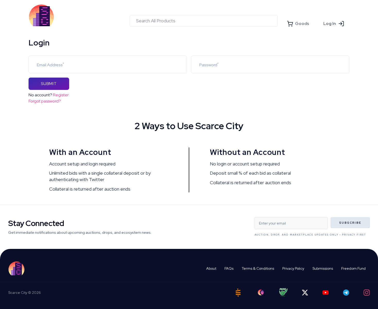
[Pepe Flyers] (283, 292)
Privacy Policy (293, 268)
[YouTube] (325, 292)
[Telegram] (346, 292)
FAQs (228, 268)
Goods (302, 23)
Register (61, 95)
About (211, 268)
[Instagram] (367, 292)
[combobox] (204, 21)
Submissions (322, 268)
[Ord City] (261, 292)
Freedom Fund (353, 268)
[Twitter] (305, 292)
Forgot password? (45, 101)
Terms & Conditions (258, 268)
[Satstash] (238, 292)
